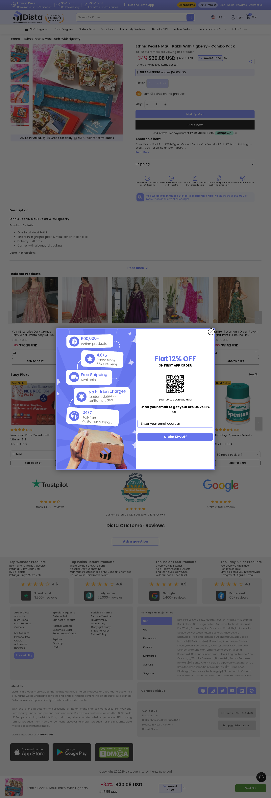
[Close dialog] (211, 332)
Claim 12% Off (175, 436)
